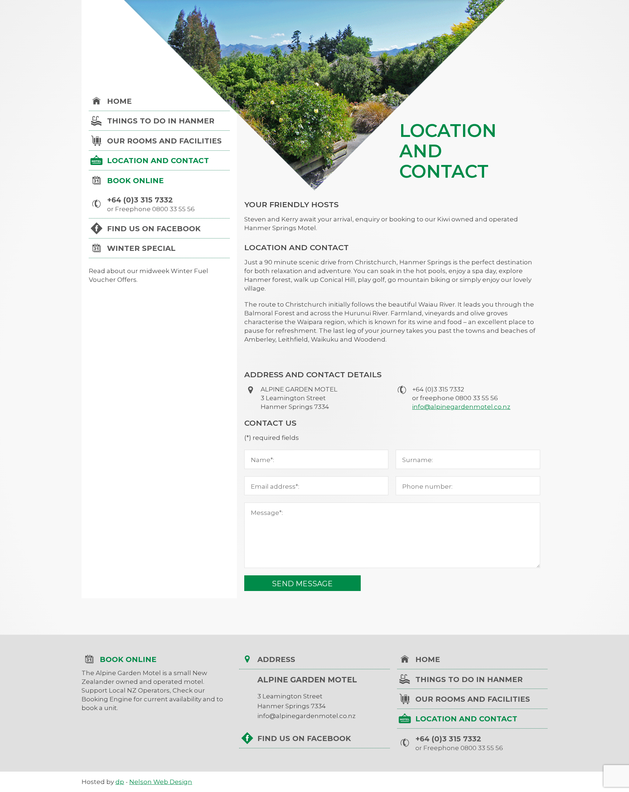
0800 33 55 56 (173, 209)
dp (119, 781)
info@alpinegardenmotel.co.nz (461, 406)
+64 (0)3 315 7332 (140, 200)
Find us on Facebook (154, 228)
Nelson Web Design (160, 781)
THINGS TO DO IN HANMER (160, 121)
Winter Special (141, 248)
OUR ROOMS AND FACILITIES (164, 141)
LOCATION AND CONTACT (158, 160)
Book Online (135, 180)
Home (119, 101)
